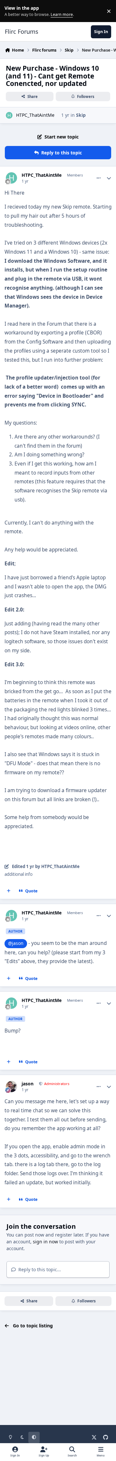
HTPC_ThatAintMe (35, 115)
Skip (81, 115)
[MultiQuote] (9, 891)
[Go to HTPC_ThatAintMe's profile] (9, 115)
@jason (16, 943)
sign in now (45, 1241)
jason (28, 1084)
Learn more (12, 11)
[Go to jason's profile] (11, 1086)
